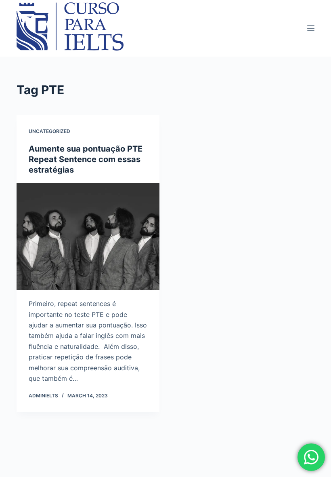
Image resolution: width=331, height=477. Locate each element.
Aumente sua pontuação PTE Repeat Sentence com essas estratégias (85, 159)
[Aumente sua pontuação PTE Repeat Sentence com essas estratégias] (88, 237)
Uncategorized (49, 131)
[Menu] (310, 28)
